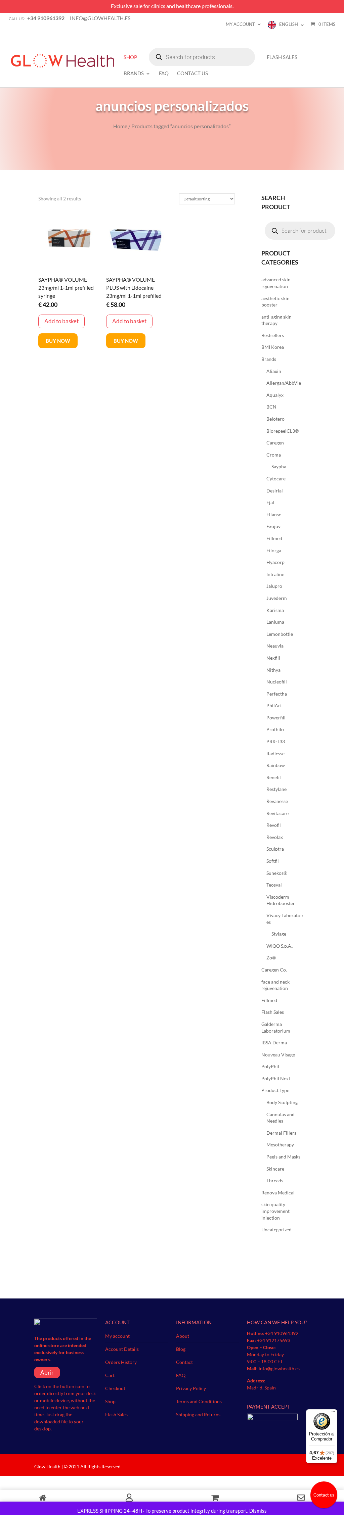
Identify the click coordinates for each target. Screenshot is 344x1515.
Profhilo (275, 729)
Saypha (278, 466)
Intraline (275, 574)
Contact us (323, 1495)
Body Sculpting (282, 1102)
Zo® (271, 957)
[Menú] (333, 1413)
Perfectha (276, 694)
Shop (130, 57)
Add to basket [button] (61, 321)
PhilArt (274, 705)
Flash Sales (282, 57)
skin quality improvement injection (275, 1210)
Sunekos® (276, 873)
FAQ (164, 73)
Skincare (275, 1169)
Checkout (115, 1388)
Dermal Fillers (281, 1133)
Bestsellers (272, 335)
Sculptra (275, 849)
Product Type (275, 1090)
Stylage (278, 934)
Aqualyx (275, 395)
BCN (271, 407)
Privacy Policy (191, 1388)
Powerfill (276, 717)
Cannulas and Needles (280, 1117)
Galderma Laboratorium (275, 1027)
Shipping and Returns (198, 1414)
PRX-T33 (275, 741)
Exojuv (273, 526)
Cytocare (276, 478)
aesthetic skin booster (275, 301)
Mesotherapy (280, 1144)
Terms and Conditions (199, 1401)
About (182, 1336)
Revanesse (277, 801)
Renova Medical (278, 1192)
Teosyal (274, 885)
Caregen (275, 442)
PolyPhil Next (275, 1078)
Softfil (272, 861)
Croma (273, 455)
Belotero (275, 419)
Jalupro (274, 586)
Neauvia (275, 646)
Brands (134, 73)
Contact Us (192, 73)
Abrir (47, 1372)
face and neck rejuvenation (275, 985)
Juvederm (276, 598)
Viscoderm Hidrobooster (280, 900)
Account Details (122, 1349)
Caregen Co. (274, 970)
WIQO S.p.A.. (279, 946)
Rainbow (275, 765)
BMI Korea (272, 347)
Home (120, 126)
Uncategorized (276, 1229)
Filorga (273, 550)
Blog (180, 1349)
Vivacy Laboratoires (285, 918)
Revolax (274, 837)
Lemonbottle (279, 634)
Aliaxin (273, 371)
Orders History (121, 1362)
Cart (110, 1375)
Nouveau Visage (278, 1054)
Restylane (276, 789)
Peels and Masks (283, 1156)
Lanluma (275, 622)
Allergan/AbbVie (283, 383)
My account (240, 24)
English (288, 24)
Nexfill (273, 658)
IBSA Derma (274, 1042)
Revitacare (277, 813)
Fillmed (274, 538)
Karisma (275, 610)
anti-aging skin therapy (276, 320)
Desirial (274, 490)
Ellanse (273, 514)
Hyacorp (275, 562)
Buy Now (58, 341)
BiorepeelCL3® (282, 431)
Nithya (273, 670)
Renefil (273, 777)
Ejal (270, 502)
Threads (274, 1180)
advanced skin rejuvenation (276, 283)
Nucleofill (276, 681)
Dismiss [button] (258, 1511)
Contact (184, 1362)
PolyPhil (270, 1066)
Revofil (273, 825)
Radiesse (275, 753)
